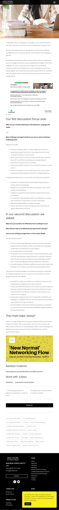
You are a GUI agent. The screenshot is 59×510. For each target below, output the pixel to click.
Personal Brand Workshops (39, 473)
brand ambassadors (36, 438)
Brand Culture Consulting (38, 469)
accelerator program (13, 418)
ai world (25, 422)
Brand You (34, 476)
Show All (29, 405)
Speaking (34, 467)
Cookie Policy (32, 500)
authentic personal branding (15, 426)
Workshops (9, 505)
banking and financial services (16, 430)
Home (33, 461)
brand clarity (39, 441)
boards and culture (13, 438)
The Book (34, 465)
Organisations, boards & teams (24, 382)
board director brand (13, 434)
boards (25, 434)
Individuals (9, 382)
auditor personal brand (37, 422)
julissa (11, 30)
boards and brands (35, 434)
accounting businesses (14, 422)
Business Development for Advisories (34, 30)
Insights (33, 478)
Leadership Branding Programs (40, 471)
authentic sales (31, 426)
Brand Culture (10, 494)
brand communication (13, 445)
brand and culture (12, 441)
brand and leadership (26, 441)
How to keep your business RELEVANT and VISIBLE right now (24, 371)
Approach (34, 463)
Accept (28, 504)
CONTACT (16, 476)
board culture (32, 430)
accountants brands (29, 418)
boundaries (24, 438)
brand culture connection (31, 445)
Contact (33, 480)
